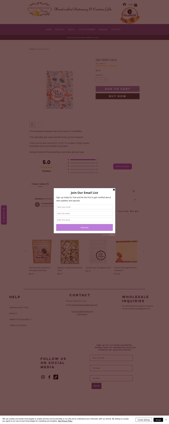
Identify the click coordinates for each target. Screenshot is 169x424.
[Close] (166, 420)
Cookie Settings (144, 420)
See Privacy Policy (65, 421)
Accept (158, 420)
